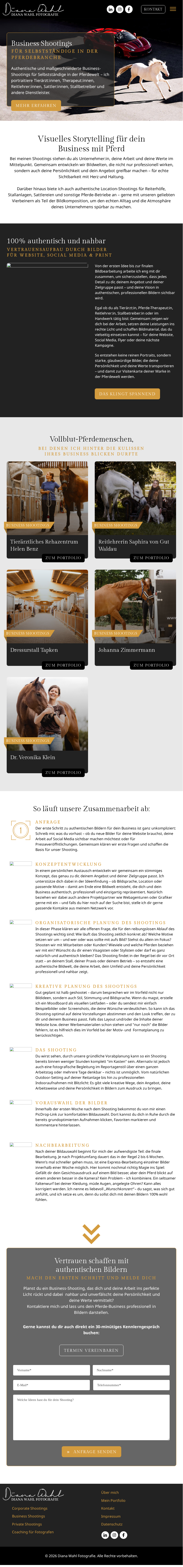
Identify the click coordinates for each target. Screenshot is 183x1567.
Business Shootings (28, 1516)
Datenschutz (112, 1524)
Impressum (111, 1516)
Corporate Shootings (29, 1508)
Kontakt (108, 1508)
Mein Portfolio (113, 1500)
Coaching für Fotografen (33, 1531)
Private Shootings (27, 1524)
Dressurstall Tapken (34, 650)
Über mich (110, 1492)
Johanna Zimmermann (126, 650)
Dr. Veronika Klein (32, 757)
